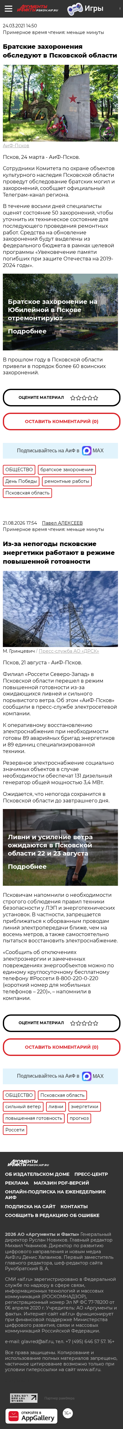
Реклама (17, 1183)
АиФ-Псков (16, 145)
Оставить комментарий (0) (61, 421)
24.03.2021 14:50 (20, 26)
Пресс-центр (91, 1174)
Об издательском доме (37, 1174)
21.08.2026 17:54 (20, 523)
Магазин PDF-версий (61, 1183)
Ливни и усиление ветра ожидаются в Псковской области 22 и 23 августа (50, 845)
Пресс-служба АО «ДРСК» (69, 651)
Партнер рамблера (59, 1398)
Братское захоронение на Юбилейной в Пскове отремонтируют (52, 310)
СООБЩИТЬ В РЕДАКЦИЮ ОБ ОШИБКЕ (52, 1215)
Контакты (74, 1206)
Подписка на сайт (30, 1206)
